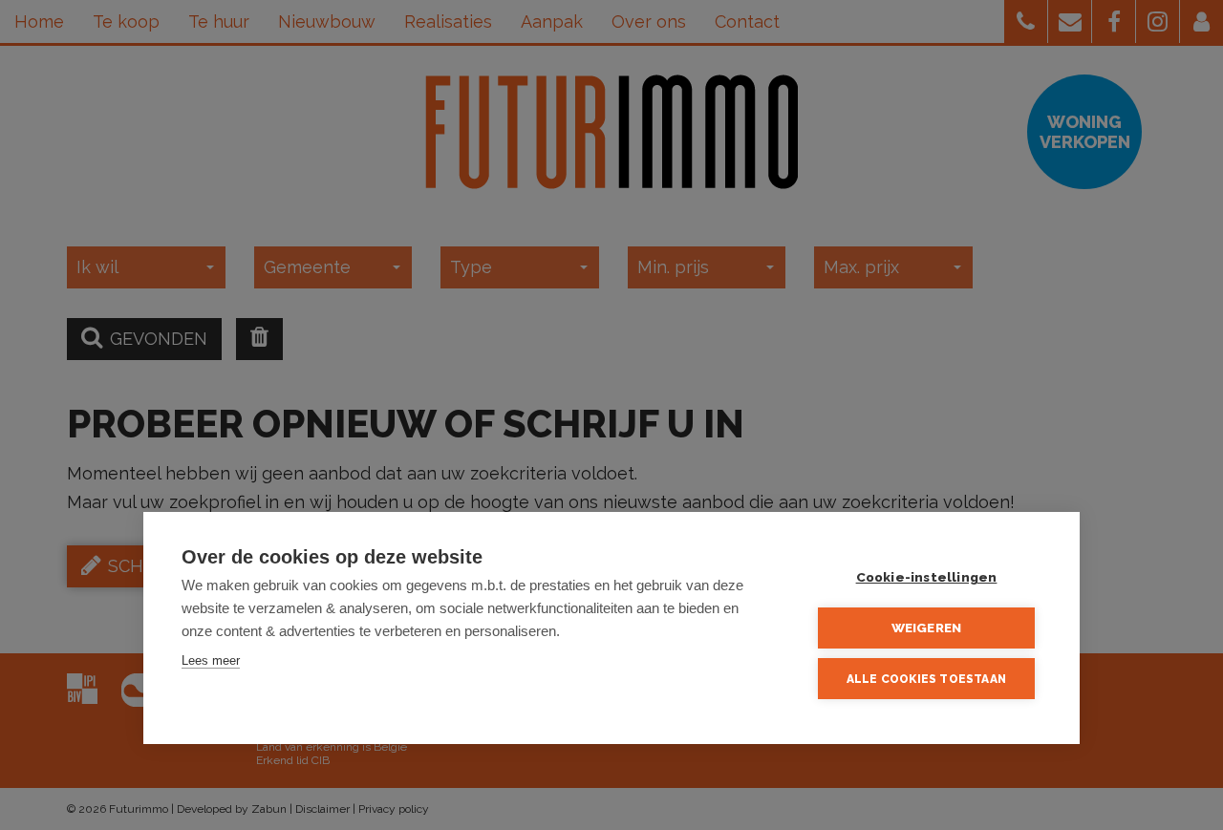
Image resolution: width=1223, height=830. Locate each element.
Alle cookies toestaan (926, 679)
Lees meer (211, 660)
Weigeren (926, 627)
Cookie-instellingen (927, 577)
